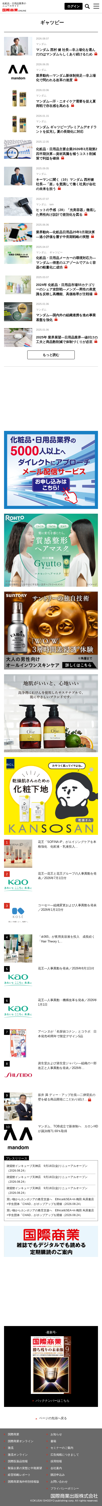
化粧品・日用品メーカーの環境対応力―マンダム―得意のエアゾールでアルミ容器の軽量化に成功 (66, 262)
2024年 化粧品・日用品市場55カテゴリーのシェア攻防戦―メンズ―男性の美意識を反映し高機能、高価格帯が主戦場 (66, 289)
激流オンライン (18, 1454)
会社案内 (56, 1468)
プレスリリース (16, 1158)
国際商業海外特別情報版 (23, 1481)
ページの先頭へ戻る (53, 1418)
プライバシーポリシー (65, 1488)
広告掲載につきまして (65, 1454)
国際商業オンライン (20, 1441)
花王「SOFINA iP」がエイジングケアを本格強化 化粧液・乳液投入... (67, 844)
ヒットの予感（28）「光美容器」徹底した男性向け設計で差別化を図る (66, 212)
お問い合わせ (59, 1481)
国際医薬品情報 (18, 1461)
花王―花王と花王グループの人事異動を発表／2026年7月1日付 (67, 876)
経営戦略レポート (19, 1474)
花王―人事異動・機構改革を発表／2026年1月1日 (67, 1002)
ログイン (73, 6)
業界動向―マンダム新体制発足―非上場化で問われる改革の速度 (66, 78)
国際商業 (13, 1434)
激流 (11, 1447)
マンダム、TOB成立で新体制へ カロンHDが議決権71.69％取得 (68, 1129)
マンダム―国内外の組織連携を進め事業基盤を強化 (66, 317)
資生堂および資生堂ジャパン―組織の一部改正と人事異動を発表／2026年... (67, 1065)
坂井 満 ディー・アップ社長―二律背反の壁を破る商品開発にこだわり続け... (66, 1097)
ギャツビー (56, 252)
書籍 (53, 1441)
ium (52, 204)
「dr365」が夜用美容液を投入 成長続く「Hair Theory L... (66, 939)
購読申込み (58, 1474)
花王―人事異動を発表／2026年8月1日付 (66, 968)
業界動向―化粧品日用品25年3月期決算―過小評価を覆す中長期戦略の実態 (65, 234)
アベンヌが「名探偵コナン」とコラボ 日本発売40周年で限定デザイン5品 (67, 1034)
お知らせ (56, 1434)
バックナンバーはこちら (53, 1400)
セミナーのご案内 (62, 1447)
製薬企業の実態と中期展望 (25, 1468)
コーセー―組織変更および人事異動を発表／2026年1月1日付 (67, 907)
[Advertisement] (51, 396)
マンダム (41, 44)
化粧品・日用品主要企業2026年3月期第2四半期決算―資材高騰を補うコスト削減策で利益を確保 (66, 153)
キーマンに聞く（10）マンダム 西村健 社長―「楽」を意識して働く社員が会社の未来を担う (66, 184)
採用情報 (56, 1461)
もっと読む (51, 355)
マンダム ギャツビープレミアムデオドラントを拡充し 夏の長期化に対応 (66, 129)
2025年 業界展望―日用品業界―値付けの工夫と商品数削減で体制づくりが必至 (67, 339)
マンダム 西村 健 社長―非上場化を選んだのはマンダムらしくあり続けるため (65, 52)
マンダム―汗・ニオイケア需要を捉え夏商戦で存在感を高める (66, 103)
